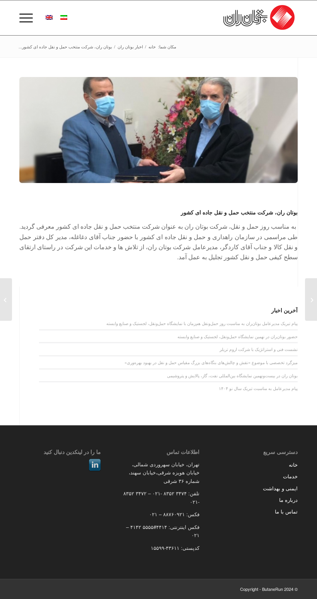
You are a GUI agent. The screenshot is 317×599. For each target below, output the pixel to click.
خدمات (290, 476)
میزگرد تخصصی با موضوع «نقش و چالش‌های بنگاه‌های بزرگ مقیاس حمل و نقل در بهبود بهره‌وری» (211, 362)
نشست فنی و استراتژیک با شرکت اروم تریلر (259, 349)
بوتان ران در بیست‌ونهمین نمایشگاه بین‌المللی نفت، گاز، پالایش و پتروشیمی (232, 375)
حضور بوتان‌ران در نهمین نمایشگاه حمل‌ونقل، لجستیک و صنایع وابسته (237, 336)
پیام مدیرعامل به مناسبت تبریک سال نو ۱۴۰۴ (258, 388)
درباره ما (288, 499)
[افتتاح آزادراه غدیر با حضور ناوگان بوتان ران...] (311, 299)
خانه (152, 47)
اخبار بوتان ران (130, 47)
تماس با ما (286, 511)
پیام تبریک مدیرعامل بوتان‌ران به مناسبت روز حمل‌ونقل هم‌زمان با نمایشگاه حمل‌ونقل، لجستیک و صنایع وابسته (202, 323)
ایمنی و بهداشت (280, 488)
